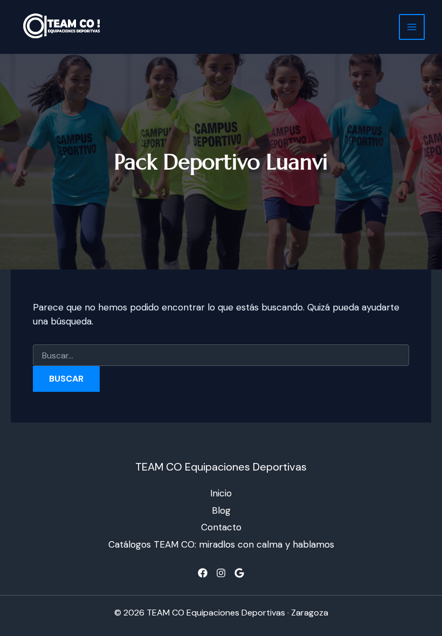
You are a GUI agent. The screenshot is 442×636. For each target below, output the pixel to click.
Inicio (221, 493)
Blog (221, 510)
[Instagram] (221, 573)
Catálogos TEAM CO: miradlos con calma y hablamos (221, 544)
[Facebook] (203, 573)
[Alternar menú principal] (412, 27)
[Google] (239, 573)
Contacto (221, 527)
